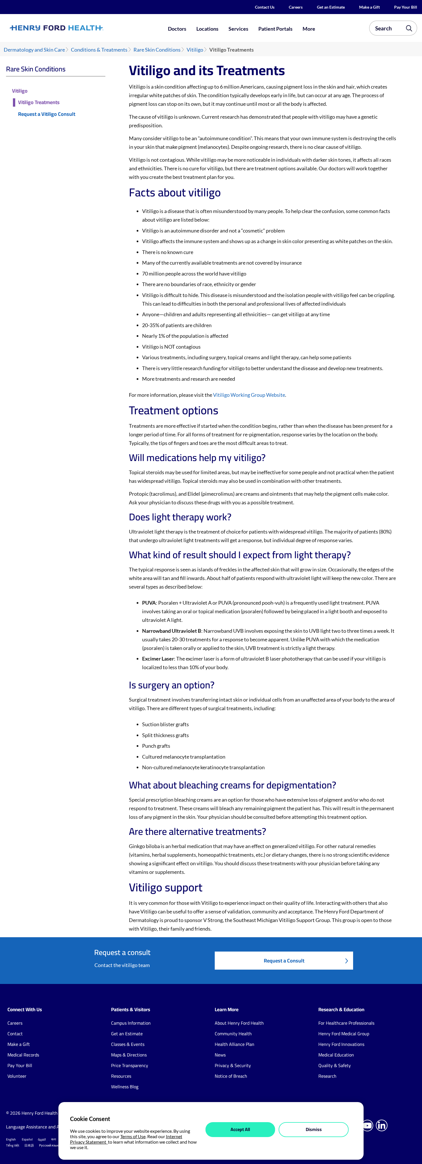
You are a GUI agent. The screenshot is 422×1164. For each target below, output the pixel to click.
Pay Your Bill (405, 7)
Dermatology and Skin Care (34, 49)
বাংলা (53, 1139)
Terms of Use (133, 1136)
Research (327, 1076)
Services (238, 29)
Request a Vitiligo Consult (46, 114)
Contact (15, 1033)
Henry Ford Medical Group (343, 1033)
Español (27, 1139)
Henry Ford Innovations (341, 1044)
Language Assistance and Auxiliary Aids (44, 1126)
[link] (77, 28)
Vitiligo (195, 49)
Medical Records (23, 1054)
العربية (42, 1139)
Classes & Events (127, 1044)
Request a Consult (284, 960)
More (309, 29)
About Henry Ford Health (239, 1023)
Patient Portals (275, 29)
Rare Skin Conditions (157, 49)
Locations (207, 29)
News (220, 1054)
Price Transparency (129, 1065)
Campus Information (131, 1023)
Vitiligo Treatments (39, 102)
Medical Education (336, 1054)
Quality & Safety (334, 1065)
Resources (121, 1076)
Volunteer (16, 1076)
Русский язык (49, 1145)
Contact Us (264, 7)
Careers (296, 7)
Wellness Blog (124, 1086)
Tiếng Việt (12, 1145)
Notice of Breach (231, 1076)
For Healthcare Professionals (346, 1023)
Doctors (177, 29)
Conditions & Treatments (99, 49)
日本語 (29, 1145)
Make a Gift (369, 7)
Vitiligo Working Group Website (249, 395)
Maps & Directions (129, 1054)
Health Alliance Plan (234, 1044)
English (11, 1139)
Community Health (233, 1033)
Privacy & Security (233, 1065)
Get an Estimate (331, 7)
